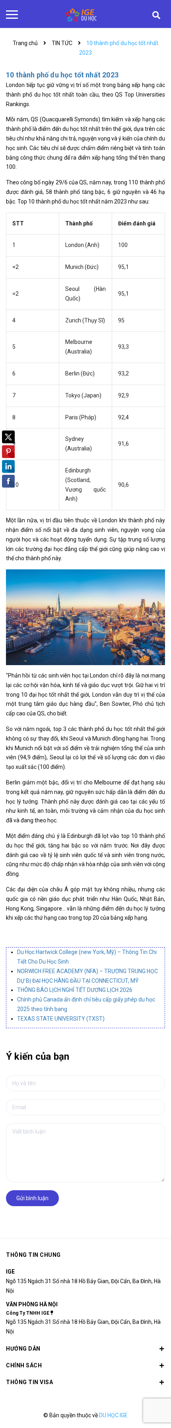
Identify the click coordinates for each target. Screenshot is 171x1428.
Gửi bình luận (32, 1198)
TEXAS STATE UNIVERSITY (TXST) (61, 1018)
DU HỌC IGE (113, 1415)
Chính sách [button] (24, 1365)
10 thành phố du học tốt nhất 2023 (62, 75)
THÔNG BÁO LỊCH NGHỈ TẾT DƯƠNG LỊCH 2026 (74, 990)
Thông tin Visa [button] (29, 1382)
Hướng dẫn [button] (23, 1348)
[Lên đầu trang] (142, 1410)
